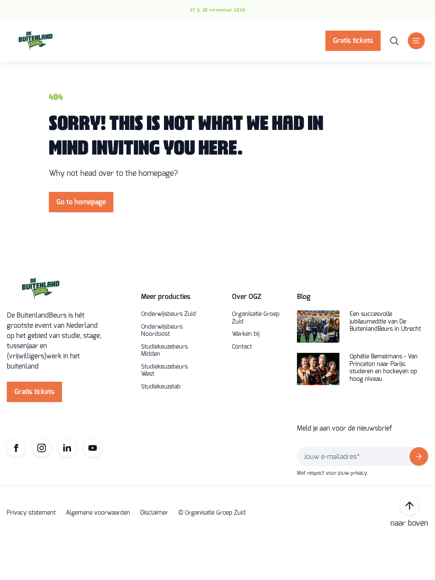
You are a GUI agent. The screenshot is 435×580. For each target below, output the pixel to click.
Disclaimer (154, 513)
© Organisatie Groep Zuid (212, 513)
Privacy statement (31, 513)
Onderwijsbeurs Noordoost (162, 330)
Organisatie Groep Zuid (256, 317)
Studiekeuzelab (161, 387)
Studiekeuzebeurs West (164, 370)
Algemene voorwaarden (98, 513)
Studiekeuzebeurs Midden (164, 350)
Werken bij (246, 334)
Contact (242, 347)
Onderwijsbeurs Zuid (168, 314)
